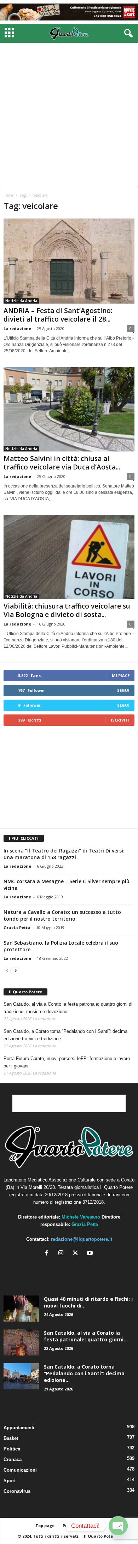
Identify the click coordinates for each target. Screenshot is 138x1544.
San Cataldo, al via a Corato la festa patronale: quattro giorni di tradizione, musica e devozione (68, 1007)
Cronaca (13, 1459)
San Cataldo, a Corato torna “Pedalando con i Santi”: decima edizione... (84, 1373)
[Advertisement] (69, 115)
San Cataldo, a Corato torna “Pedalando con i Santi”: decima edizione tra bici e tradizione (65, 1035)
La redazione (17, 328)
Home (8, 195)
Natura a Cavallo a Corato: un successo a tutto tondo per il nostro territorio (62, 915)
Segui (123, 690)
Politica (12, 1449)
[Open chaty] (118, 1525)
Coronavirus (17, 1491)
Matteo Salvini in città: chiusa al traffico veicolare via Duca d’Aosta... (62, 463)
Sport (10, 1480)
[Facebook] (48, 1253)
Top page (44, 1525)
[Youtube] (90, 1253)
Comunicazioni (20, 1470)
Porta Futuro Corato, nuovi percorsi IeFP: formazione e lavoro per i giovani (67, 1062)
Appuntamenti (19, 1427)
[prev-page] (7, 970)
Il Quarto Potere (25, 991)
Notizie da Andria (21, 300)
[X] (77, 1253)
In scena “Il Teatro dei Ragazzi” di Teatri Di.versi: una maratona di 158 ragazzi (64, 854)
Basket (11, 1438)
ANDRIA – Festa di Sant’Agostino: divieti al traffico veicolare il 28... (58, 315)
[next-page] (15, 970)
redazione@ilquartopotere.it (81, 1239)
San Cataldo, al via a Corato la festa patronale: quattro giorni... (86, 1336)
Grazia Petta (17, 927)
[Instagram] (62, 1253)
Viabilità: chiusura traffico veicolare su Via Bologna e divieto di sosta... (67, 610)
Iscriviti (120, 720)
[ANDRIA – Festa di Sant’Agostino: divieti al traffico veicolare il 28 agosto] (69, 261)
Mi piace (121, 675)
